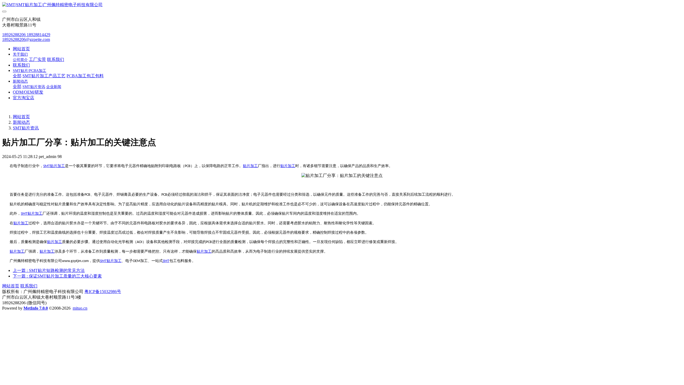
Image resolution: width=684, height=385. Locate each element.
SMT (46, 166)
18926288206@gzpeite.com (26, 39)
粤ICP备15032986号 (102, 291)
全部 (17, 76)
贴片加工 (57, 166)
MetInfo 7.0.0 (36, 308)
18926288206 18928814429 (26, 34)
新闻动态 (21, 122)
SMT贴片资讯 (26, 128)
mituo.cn (80, 308)
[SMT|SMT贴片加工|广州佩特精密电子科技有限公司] (342, 5)
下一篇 (57, 276)
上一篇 (49, 270)
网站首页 (21, 49)
